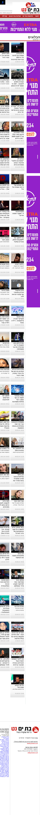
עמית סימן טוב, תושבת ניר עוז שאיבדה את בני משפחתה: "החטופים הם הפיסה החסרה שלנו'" (18, 349)
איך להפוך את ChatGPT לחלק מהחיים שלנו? (18, 240)
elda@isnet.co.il (33, 753)
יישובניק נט (5, 747)
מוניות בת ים (5, 742)
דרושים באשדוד (4, 764)
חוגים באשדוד (5, 766)
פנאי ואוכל (6, 735)
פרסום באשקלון (4, 758)
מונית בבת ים (5, 743)
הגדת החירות (19, 606)
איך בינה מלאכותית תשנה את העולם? (18, 555)
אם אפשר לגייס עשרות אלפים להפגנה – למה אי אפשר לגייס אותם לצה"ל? (17, 84)
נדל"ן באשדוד (5, 737)
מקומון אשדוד (5, 750)
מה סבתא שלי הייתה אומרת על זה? (18, 187)
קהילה (4, 16)
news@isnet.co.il (32, 743)
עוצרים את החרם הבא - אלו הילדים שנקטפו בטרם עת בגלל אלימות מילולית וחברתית (17, 636)
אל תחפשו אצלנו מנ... (18, 689)
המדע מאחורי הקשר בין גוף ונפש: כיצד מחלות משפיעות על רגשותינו (18, 399)
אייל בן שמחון (5, 741)
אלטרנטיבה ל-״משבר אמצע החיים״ (18, 213)
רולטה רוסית (19, 264)
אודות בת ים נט (15, 16)
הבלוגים (36, 40)
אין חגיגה (6, 343)
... (8, 59)
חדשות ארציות (5, 730)
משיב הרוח (5, 290)
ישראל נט (6, 738)
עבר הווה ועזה (19, 501)
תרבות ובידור (5, 734)
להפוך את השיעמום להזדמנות (5, 398)
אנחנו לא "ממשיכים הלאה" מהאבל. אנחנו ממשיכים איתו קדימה (17, 163)
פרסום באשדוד (4, 772)
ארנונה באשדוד (4, 767)
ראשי (37, 16)
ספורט (7, 733)
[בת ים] (26, 14)
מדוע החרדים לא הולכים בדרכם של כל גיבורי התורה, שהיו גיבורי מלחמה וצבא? (17, 373)
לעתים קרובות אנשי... (18, 452)
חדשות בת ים (28, 16)
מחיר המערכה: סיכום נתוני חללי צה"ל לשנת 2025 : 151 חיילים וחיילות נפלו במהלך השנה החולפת (18, 138)
